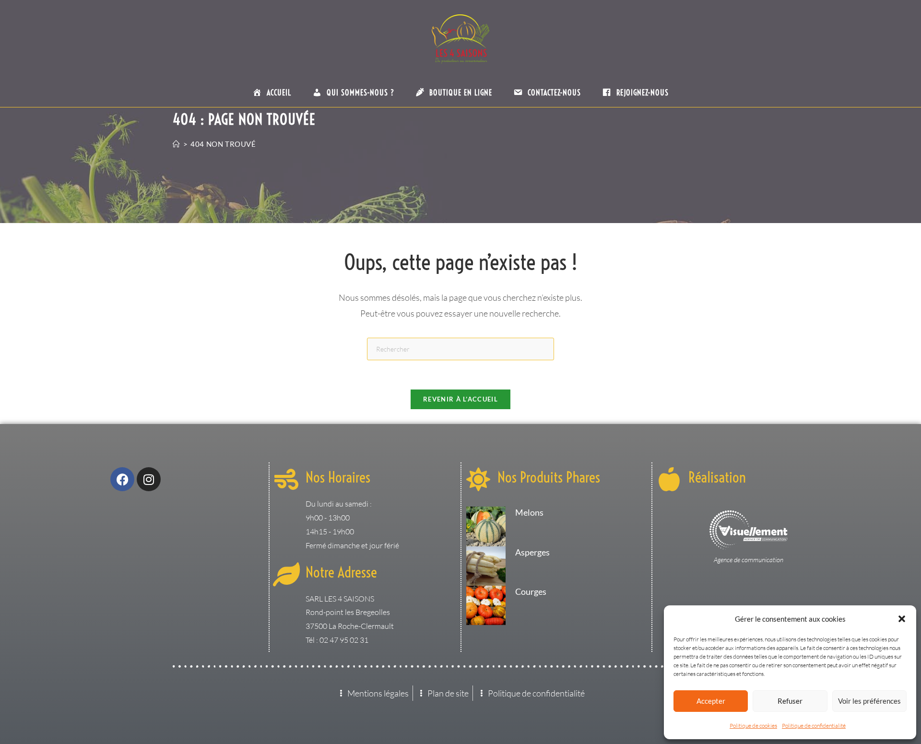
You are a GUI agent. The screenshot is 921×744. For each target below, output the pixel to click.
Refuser (790, 701)
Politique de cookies (753, 725)
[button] (902, 619)
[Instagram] (149, 479)
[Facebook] (122, 479)
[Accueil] (176, 144)
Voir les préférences (869, 701)
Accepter (711, 701)
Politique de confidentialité (814, 725)
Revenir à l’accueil (460, 399)
